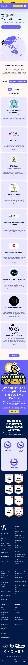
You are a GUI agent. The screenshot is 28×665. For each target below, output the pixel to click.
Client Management (19, 542)
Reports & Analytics (19, 556)
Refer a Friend (4, 612)
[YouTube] (16, 651)
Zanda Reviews (4, 614)
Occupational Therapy (6, 545)
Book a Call (17, 617)
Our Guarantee (4, 617)
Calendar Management (20, 531)
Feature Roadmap (19, 619)
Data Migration (4, 619)
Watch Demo (18, 624)
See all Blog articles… (20, 593)
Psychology (4, 535)
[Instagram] (12, 651)
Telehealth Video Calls (20, 537)
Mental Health (4, 552)
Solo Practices (4, 561)
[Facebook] (5, 651)
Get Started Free (18, 6)
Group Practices (4, 563)
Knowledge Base (19, 609)
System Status (18, 622)
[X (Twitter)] (9, 651)
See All (5, 81)
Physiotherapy (4, 540)
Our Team (3, 609)
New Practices (4, 559)
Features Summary (19, 528)
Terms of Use (24, 660)
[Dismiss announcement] (26, 1)
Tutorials (17, 612)
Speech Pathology (5, 543)
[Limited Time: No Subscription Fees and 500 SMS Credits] (14, 373)
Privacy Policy (16, 660)
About (2, 607)
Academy (17, 614)
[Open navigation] (25, 6)
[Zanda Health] (4, 6)
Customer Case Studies (6, 579)
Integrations (18, 559)
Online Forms (18, 540)
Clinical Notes (18, 547)
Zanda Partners (4, 582)
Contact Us (17, 607)
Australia (16, 89)
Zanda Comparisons (5, 588)
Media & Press (4, 624)
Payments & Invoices (20, 554)
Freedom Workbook (5, 595)
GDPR (2, 622)
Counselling (3, 538)
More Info (14, 411)
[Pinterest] (23, 651)
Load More (14, 355)
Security (17, 545)
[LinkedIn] (19, 651)
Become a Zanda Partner (6, 631)
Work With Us (4, 633)
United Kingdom (14, 93)
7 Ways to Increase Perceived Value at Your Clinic (20, 585)
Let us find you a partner (11, 27)
